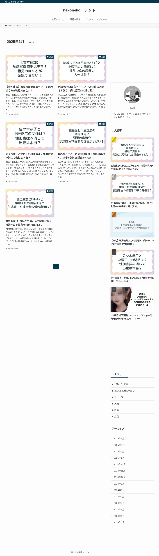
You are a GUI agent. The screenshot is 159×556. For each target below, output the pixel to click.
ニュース (118, 397)
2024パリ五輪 (121, 384)
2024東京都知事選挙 (124, 390)
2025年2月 (119, 451)
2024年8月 (119, 490)
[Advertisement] (132, 57)
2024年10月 (120, 477)
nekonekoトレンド (79, 10)
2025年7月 (119, 438)
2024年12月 (120, 464)
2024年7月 (119, 496)
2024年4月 (119, 516)
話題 (116, 416)
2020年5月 (119, 522)
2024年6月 (119, 503)
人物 (116, 403)
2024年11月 (119, 470)
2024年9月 (119, 484)
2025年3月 (119, 445)
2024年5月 (119, 509)
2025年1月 (119, 458)
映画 (116, 410)
